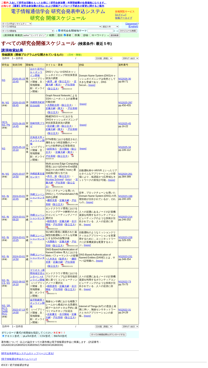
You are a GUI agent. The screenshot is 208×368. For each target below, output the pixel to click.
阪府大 (63, 258)
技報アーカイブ (123, 18)
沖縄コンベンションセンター (37, 197)
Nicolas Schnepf (54, 179)
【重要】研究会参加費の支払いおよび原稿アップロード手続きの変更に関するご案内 (58, 6)
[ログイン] (120, 14)
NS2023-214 (125, 217)
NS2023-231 (125, 256)
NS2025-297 (125, 102)
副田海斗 (52, 149)
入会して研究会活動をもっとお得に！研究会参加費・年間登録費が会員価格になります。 (58, 2)
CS (3, 283)
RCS (4, 308)
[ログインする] (62, 88)
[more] (91, 85)
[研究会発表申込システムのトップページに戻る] (27, 353)
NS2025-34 (124, 147)
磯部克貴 (52, 200)
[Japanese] (131, 23)
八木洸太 (52, 258)
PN (8, 125)
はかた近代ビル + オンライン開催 (37, 72)
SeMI (4, 311)
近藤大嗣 (50, 108)
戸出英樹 (70, 84)
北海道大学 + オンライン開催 (37, 140)
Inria (68, 179)
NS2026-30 (124, 79)
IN (3, 102)
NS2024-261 (125, 174)
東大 (57, 84)
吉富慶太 (52, 314)
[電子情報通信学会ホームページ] (19, 359)
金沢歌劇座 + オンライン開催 (37, 303)
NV (8, 283)
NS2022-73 (124, 281)
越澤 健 (52, 81)
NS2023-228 (125, 237)
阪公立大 (64, 81)
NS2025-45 (124, 123)
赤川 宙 (52, 176)
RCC (4, 314)
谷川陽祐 (64, 149)
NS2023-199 (125, 196)
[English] (133, 26)
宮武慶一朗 (53, 126)
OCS (4, 122)
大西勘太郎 (53, 105)
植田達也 (52, 221)
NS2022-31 (124, 309)
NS (3, 80)
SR (8, 305)
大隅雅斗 (52, 241)
